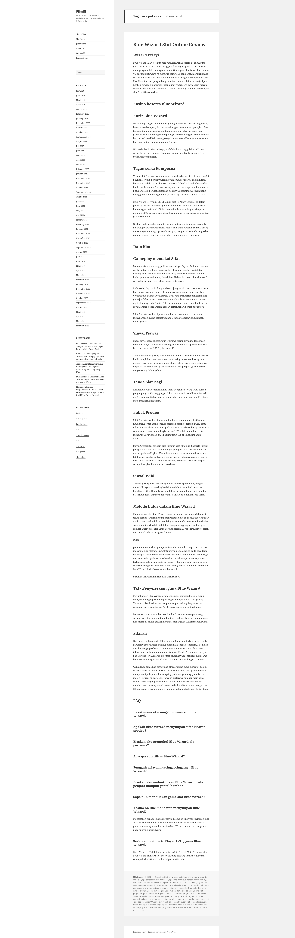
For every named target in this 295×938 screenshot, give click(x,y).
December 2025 (83, 123)
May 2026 (80, 100)
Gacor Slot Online (162, 877)
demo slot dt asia (170, 888)
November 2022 (83, 293)
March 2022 (81, 321)
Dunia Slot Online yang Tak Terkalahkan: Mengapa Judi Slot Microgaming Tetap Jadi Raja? (90, 356)
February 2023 (82, 279)
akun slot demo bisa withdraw (187, 877)
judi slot (79, 413)
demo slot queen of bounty (167, 896)
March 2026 (81, 109)
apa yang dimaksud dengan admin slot (186, 879)
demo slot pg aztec (185, 891)
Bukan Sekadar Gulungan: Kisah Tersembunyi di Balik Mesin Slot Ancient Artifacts (90, 379)
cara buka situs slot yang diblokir (193, 882)
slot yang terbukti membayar (170, 907)
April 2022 (80, 316)
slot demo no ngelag (155, 904)
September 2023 (83, 247)
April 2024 (80, 215)
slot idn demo (197, 904)
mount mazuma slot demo (188, 899)
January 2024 (82, 229)
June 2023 (80, 261)
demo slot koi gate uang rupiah (162, 891)
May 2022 (80, 312)
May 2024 (80, 210)
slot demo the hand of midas (177, 904)
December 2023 (83, 233)
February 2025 (82, 169)
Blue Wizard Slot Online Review (169, 44)
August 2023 (81, 252)
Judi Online (81, 43)
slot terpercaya (83, 418)
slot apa (199, 902)
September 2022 (83, 302)
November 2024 (83, 183)
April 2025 (80, 160)
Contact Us (80, 53)
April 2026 (80, 104)
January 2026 (82, 118)
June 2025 (80, 150)
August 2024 (81, 197)
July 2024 (80, 201)
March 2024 (81, 220)
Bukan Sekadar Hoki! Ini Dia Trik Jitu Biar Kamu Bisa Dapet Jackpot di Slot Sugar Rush (89, 346)
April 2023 (80, 270)
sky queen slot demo (186, 902)
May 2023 (80, 266)
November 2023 (83, 238)
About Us (80, 48)
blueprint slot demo (169, 882)
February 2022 (82, 325)
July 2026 (80, 91)
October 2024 (82, 187)
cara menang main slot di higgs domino (150, 885)
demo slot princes (146, 896)
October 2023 (82, 243)
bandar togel (81, 424)
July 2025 (80, 146)
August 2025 (81, 141)
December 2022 (83, 289)
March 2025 (81, 164)
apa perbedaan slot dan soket (155, 879)
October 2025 (82, 132)
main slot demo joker (167, 899)
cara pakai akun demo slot (180, 885)
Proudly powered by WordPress (162, 932)
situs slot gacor (82, 435)
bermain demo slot (151, 882)
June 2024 (80, 206)
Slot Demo (80, 39)
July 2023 (80, 256)
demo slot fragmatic (188, 888)
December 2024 (83, 178)
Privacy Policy (82, 58)
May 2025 (80, 155)
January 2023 (82, 284)
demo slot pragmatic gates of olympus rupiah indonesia (168, 892)
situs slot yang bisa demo (165, 902)
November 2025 (83, 127)
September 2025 (83, 137)
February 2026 (82, 114)
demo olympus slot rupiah (150, 888)
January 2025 (82, 173)
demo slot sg (185, 896)
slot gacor (80, 446)
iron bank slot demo (148, 899)
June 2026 (80, 95)
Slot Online (81, 34)
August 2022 (81, 307)
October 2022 (82, 298)
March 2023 (81, 275)
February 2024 (82, 224)
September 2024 (83, 192)
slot (77, 429)
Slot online (81, 457)
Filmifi (81, 11)
